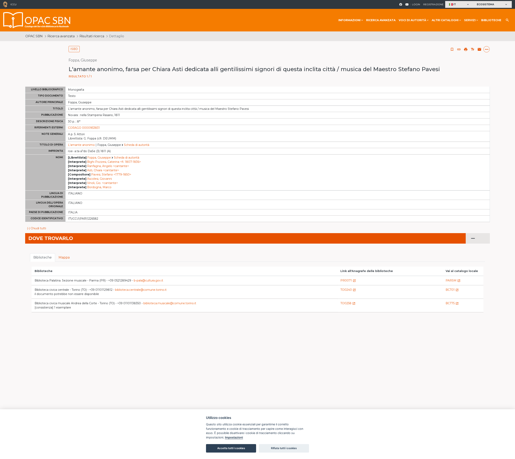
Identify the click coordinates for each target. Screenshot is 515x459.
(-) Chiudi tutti (36, 228)
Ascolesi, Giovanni (99, 179)
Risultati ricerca (91, 36)
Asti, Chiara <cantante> (103, 170)
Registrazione (433, 4)
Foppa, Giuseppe (99, 157)
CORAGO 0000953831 (84, 128)
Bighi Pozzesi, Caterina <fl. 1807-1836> (114, 162)
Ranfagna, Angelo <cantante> (108, 166)
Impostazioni (234, 437)
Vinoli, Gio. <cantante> (102, 183)
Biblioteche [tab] (42, 257)
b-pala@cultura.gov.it (148, 280)
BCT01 (452, 290)
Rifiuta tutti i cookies (284, 448)
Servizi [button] (470, 20)
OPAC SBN (34, 36)
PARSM (453, 280)
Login (416, 4)
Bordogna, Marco (99, 187)
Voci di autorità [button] (412, 20)
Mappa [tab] (64, 257)
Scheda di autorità (136, 145)
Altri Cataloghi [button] (445, 20)
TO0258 (347, 303)
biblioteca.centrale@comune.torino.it (141, 290)
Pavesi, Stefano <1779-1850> (111, 174)
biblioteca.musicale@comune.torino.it (169, 303)
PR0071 (348, 280)
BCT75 (452, 303)
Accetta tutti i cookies (231, 448)
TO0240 (348, 290)
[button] (459, 4)
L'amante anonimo (81, 145)
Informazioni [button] (349, 20)
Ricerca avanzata (381, 20)
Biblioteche (491, 20)
